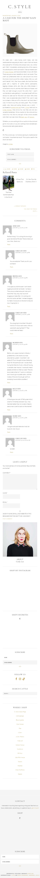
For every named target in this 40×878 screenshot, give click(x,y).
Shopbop (20, 765)
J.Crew (20, 732)
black (22, 117)
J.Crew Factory (20, 736)
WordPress (32, 875)
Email (5, 502)
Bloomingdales (20, 720)
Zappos (20, 774)
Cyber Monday (9, 72)
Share (21, 169)
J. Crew (27, 107)
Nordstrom (20, 749)
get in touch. (35, 808)
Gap (20, 728)
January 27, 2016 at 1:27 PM (22, 314)
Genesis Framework (22, 875)
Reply (8, 244)
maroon (31, 117)
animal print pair (16, 107)
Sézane (20, 761)
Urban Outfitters (20, 770)
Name (5, 493)
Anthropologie (20, 716)
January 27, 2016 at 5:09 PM (20, 344)
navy (26, 117)
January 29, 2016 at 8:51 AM (22, 440)
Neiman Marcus (20, 745)
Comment (7, 473)
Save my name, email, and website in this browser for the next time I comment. (17, 515)
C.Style (20, 6)
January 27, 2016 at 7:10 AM (20, 227)
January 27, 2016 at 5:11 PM (20, 390)
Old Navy (20, 753)
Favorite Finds (7, 15)
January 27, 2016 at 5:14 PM (20, 417)
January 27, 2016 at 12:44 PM (20, 277)
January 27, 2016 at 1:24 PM (22, 252)
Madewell (20, 740)
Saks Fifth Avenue (20, 757)
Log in (37, 875)
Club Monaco (20, 724)
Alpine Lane (30, 873)
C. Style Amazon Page (20, 711)
